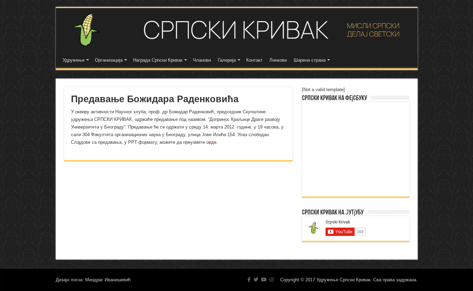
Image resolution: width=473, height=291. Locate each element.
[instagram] (271, 279)
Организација (109, 60)
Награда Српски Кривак (157, 60)
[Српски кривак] (237, 30)
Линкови (278, 60)
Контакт (254, 60)
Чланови (202, 60)
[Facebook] (249, 279)
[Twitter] (256, 279)
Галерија (227, 60)
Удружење (73, 60)
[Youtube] (263, 279)
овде (211, 142)
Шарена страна (309, 60)
